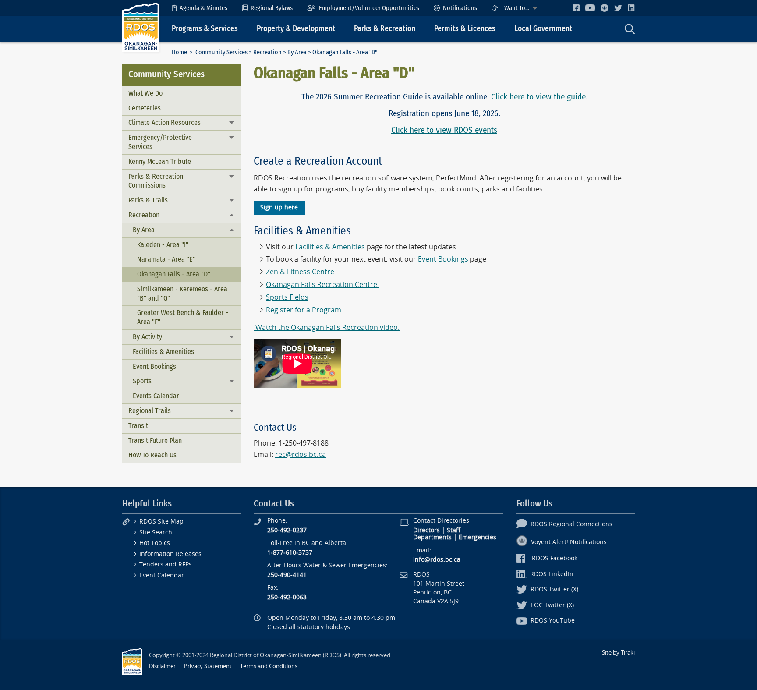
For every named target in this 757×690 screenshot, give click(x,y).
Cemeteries (144, 108)
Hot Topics (154, 543)
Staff (453, 530)
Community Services (221, 52)
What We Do (145, 93)
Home (179, 52)
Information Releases (170, 554)
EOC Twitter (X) (552, 605)
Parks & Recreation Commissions (155, 181)
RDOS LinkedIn (551, 574)
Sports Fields (287, 297)
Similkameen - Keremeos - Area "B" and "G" (182, 293)
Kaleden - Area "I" (162, 245)
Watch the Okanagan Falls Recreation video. (327, 327)
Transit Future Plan (155, 440)
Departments (432, 537)
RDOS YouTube (553, 620)
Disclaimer (162, 666)
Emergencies (477, 537)
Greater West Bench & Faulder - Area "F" (182, 317)
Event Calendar (161, 575)
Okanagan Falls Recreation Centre (321, 284)
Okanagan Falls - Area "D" (173, 274)
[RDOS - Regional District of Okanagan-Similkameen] (140, 27)
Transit (138, 425)
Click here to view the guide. (539, 97)
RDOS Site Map (161, 521)
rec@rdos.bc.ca (300, 454)
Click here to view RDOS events (444, 130)
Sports (142, 381)
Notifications (460, 8)
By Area (297, 52)
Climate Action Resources (164, 122)
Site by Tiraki (618, 652)
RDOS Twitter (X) (554, 589)
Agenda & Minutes (203, 8)
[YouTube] (590, 7)
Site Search (155, 532)
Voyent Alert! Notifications (569, 542)
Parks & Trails (148, 200)
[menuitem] (199, 8)
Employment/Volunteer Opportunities (369, 8)
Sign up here (279, 207)
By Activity (147, 337)
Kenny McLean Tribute (159, 161)
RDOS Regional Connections (571, 524)
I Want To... (515, 8)
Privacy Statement (208, 666)
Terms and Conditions (268, 666)
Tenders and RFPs (165, 564)
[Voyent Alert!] (604, 8)
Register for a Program (303, 310)
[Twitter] (618, 7)
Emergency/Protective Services (160, 142)
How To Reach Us (152, 455)
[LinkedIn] (631, 7)
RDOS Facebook (554, 558)
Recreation (267, 52)
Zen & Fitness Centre (300, 272)
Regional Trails (149, 411)
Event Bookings (154, 366)
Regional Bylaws (272, 8)
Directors (426, 530)
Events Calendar (156, 396)
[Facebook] (576, 7)
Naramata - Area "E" (166, 259)
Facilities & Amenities (163, 351)
